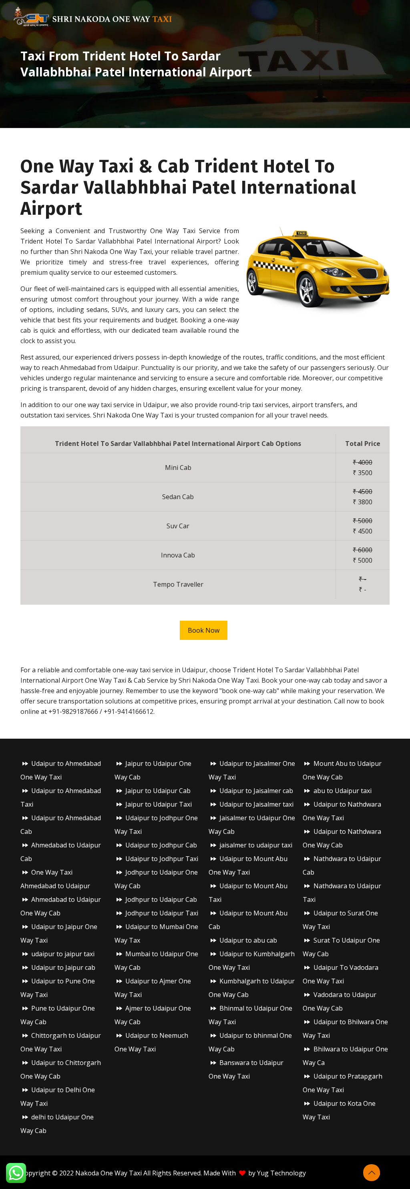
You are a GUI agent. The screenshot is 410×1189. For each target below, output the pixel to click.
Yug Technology (281, 1173)
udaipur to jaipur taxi (62, 953)
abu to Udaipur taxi (343, 790)
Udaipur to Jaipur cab (63, 967)
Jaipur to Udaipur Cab (158, 790)
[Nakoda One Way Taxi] (93, 16)
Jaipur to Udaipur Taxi (158, 804)
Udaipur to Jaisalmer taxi (256, 804)
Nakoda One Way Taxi (108, 1173)
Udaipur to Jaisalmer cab (256, 790)
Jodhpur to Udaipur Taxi (161, 913)
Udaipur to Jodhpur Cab (161, 845)
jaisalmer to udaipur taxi (255, 845)
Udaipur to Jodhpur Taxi (161, 858)
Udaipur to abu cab (248, 940)
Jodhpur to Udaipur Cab (161, 899)
